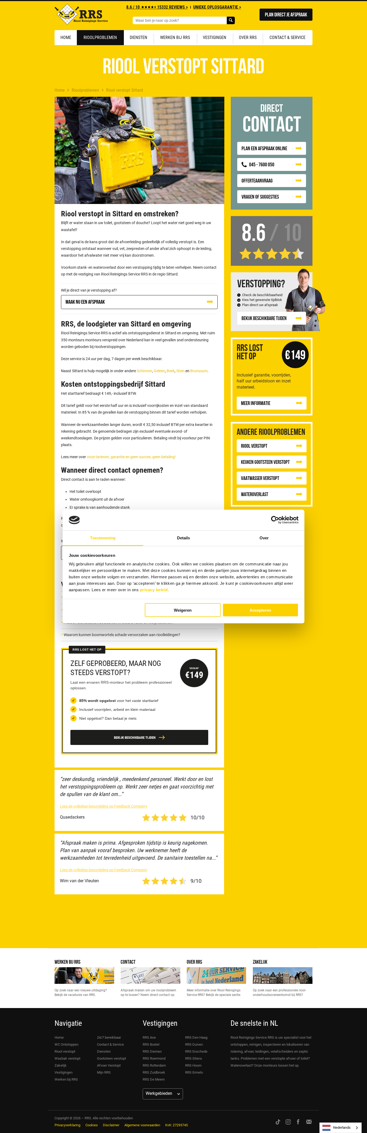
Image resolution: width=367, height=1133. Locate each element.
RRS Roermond (154, 1058)
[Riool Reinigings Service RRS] (81, 15)
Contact (128, 962)
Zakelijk (260, 962)
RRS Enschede (196, 1051)
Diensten (138, 37)
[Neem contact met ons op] (308, 1122)
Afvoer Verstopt (109, 1065)
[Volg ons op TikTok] (278, 1122)
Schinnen (144, 371)
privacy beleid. (154, 589)
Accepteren (260, 610)
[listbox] (340, 1128)
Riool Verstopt (254, 446)
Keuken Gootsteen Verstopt (265, 462)
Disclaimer (111, 1125)
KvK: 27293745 (176, 1125)
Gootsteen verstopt (111, 1058)
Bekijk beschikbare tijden (264, 318)
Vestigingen (214, 37)
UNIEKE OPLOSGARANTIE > (217, 7)
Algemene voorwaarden (142, 1125)
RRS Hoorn (193, 1065)
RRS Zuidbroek (154, 1072)
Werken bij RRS (175, 37)
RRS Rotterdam (154, 1065)
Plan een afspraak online (264, 148)
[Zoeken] (231, 20)
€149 (295, 354)
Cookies (91, 1125)
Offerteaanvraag (257, 180)
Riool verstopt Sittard (124, 90)
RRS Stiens (193, 1058)
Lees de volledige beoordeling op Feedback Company (103, 806)
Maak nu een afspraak (85, 301)
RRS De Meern (154, 1079)
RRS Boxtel (151, 1044)
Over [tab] (264, 537)
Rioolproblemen (100, 37)
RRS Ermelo (194, 1072)
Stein (180, 371)
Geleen (159, 371)
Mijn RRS (104, 1072)
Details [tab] (183, 537)
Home (65, 37)
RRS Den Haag (196, 1037)
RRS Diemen (152, 1051)
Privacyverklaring (67, 1125)
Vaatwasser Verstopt (260, 478)
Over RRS (248, 37)
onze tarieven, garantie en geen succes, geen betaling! (131, 457)
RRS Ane (149, 1037)
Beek (171, 371)
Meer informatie (255, 403)
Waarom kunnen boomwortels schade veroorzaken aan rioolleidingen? (122, 635)
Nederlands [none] (342, 1127)
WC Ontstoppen (66, 1044)
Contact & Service (287, 37)
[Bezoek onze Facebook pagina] (298, 1122)
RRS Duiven (194, 1044)
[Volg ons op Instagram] (288, 1122)
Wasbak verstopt (67, 1058)
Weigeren (183, 610)
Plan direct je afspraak (286, 14)
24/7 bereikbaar (109, 1037)
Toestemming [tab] (103, 537)
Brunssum (198, 371)
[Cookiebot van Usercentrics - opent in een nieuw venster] (274, 520)
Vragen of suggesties (260, 196)
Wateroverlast (254, 494)
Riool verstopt (65, 1051)
